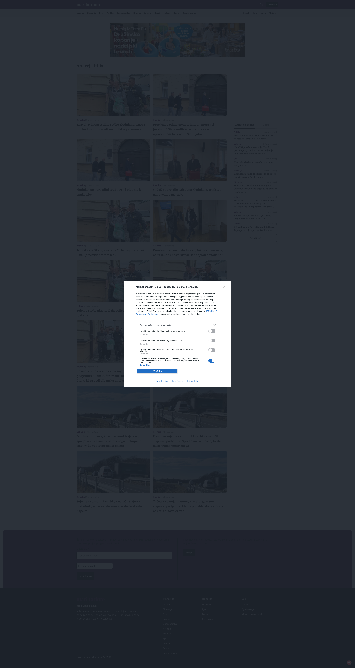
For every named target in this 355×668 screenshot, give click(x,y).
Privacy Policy (193, 381)
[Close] (225, 287)
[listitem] (177, 324)
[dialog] (177, 334)
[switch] (211, 331)
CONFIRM (157, 371)
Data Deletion (162, 381)
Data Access (177, 381)
